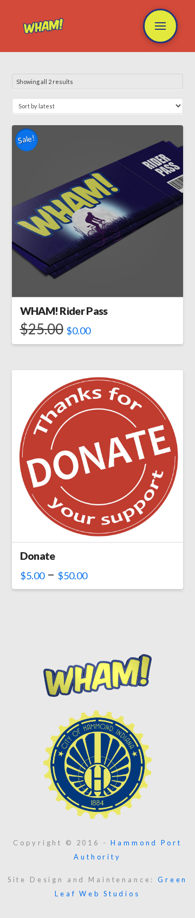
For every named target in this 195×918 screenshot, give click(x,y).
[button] (160, 26)
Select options (97, 278)
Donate (37, 555)
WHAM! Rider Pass (64, 311)
